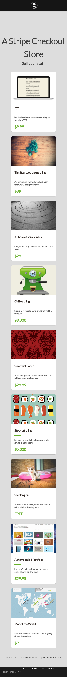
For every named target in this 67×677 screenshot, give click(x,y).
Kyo (42, 669)
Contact (52, 669)
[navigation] (39, 668)
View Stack (29, 657)
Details (34, 669)
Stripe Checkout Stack (49, 657)
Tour (25, 669)
